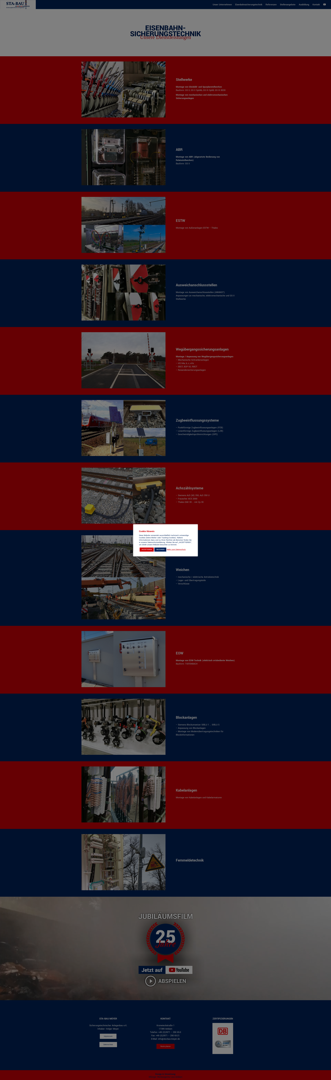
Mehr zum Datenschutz (176, 549)
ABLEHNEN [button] (160, 549)
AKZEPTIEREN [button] (146, 549)
